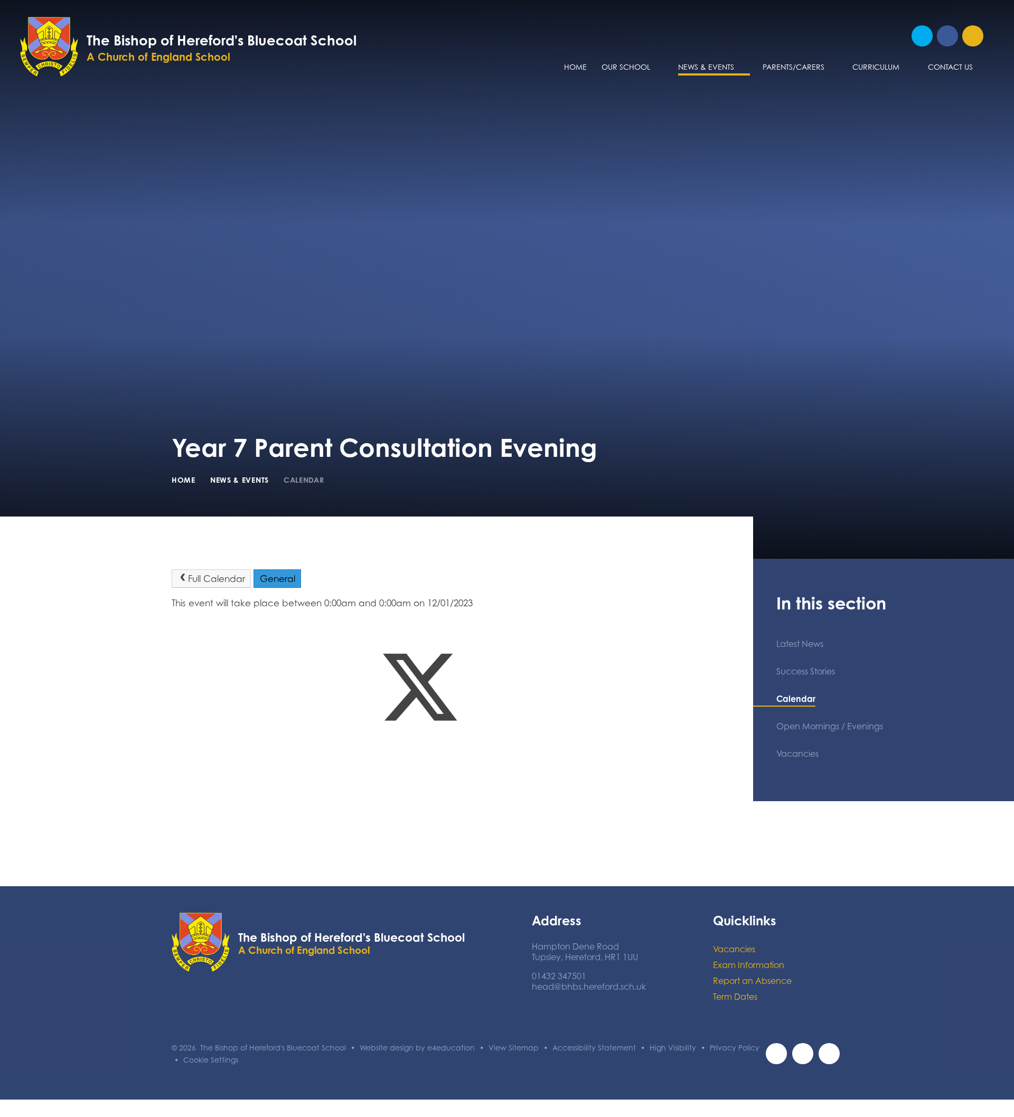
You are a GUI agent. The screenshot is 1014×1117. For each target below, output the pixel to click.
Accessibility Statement (594, 1047)
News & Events (239, 479)
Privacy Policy (734, 1047)
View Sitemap (514, 1047)
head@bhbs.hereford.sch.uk (589, 986)
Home (183, 479)
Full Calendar (216, 579)
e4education (451, 1047)
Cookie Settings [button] (210, 1059)
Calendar (304, 479)
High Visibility (673, 1047)
